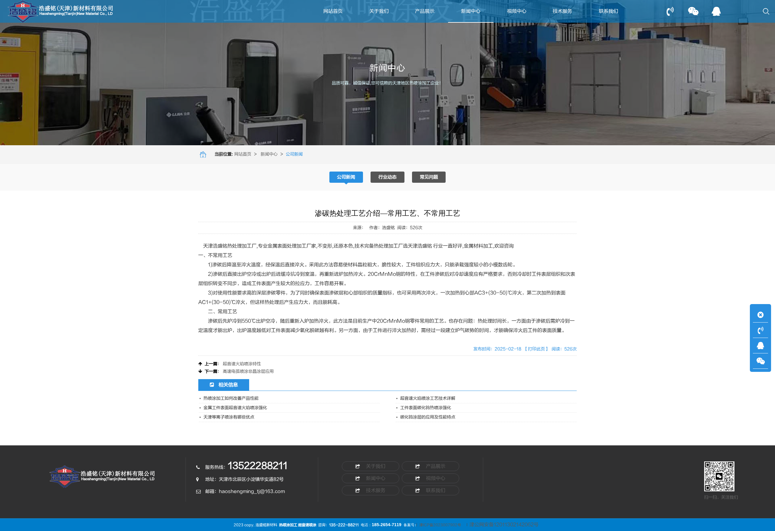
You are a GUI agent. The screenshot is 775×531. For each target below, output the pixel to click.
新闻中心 (470, 11)
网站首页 (333, 11)
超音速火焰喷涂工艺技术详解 (427, 398)
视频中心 (516, 11)
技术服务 (562, 11)
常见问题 (429, 177)
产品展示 (424, 11)
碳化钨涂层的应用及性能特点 (427, 417)
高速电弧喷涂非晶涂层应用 (248, 371)
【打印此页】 (536, 349)
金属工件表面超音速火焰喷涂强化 (235, 407)
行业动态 (387, 177)
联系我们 (608, 11)
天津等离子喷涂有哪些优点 (228, 417)
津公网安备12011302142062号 (504, 524)
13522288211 (258, 466)
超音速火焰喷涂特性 (242, 363)
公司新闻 (346, 177)
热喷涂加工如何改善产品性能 (231, 398)
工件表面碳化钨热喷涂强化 (425, 407)
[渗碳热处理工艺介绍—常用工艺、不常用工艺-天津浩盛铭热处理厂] (103, 479)
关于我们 (379, 11)
